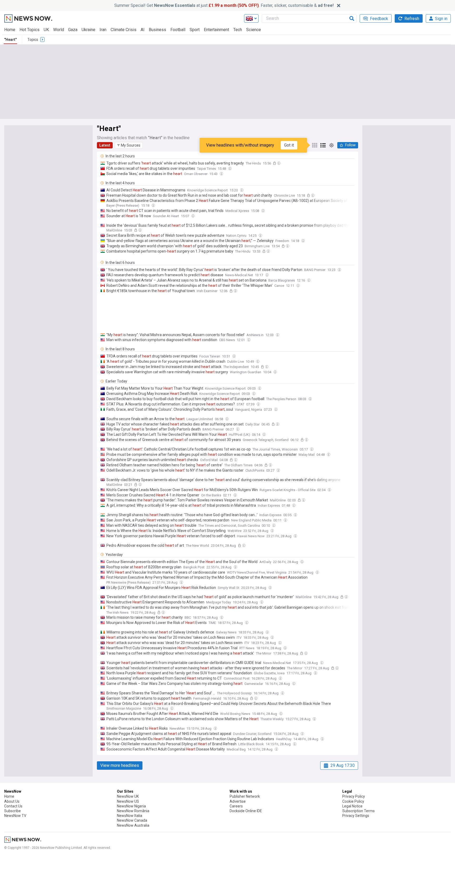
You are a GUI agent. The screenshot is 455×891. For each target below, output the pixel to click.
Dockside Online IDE (246, 811)
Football (177, 29)
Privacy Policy (353, 796)
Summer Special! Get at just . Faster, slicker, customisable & (224, 5)
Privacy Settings (355, 815)
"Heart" (10, 39)
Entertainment (216, 29)
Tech (237, 29)
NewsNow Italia (129, 815)
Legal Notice (352, 806)
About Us (11, 801)
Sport (195, 29)
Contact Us (13, 806)
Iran (103, 29)
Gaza (72, 29)
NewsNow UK (128, 796)
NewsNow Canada (132, 820)
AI (143, 29)
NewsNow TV (15, 815)
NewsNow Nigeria (131, 806)
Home (9, 29)
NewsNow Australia (133, 825)
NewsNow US (128, 801)
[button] (129, 145)
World (58, 29)
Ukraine (88, 29)
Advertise (238, 801)
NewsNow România (133, 811)
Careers (236, 806)
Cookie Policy (353, 801)
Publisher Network (245, 796)
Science (253, 29)
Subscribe (12, 811)
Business (157, 29)
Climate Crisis (123, 29)
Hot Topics (29, 29)
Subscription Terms (358, 811)
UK (46, 29)
